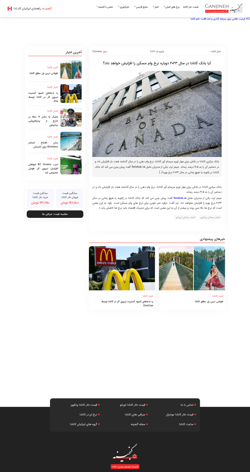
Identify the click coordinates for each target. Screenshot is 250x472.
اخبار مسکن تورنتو (185, 217)
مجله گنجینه (138, 424)
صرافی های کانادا (135, 414)
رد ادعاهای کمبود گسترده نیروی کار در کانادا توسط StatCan (127, 304)
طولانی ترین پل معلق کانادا (209, 302)
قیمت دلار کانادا (190, 7)
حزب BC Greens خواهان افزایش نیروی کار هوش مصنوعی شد (43, 168)
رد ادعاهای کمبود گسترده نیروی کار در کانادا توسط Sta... (43, 97)
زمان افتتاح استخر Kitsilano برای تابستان (43, 145)
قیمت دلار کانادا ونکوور (84, 405)
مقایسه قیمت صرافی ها (55, 214)
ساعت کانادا (186, 424)
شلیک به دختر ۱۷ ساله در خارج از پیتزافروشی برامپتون (43, 121)
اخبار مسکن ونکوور (210, 217)
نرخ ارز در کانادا (88, 414)
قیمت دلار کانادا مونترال (179, 414)
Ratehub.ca (180, 198)
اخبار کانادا (216, 51)
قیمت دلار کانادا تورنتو (132, 405)
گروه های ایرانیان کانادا (83, 424)
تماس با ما (187, 405)
